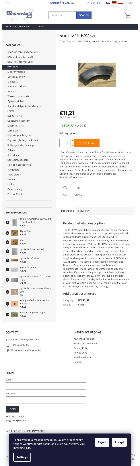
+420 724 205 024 (20, 345)
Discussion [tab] (83, 211)
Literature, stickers (17, 160)
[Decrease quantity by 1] (72, 145)
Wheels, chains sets (18, 96)
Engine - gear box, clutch (20, 135)
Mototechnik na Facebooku (26, 350)
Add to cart (89, 142)
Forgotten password (17, 420)
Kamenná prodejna (62, 3)
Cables (11, 150)
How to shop (80, 353)
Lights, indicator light (18, 121)
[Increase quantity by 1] (72, 141)
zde (28, 448)
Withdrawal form (83, 357)
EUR (99, 3)
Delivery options (68, 133)
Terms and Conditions (86, 343)
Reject (102, 442)
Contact (78, 362)
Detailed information (70, 177)
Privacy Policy (81, 348)
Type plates (14, 175)
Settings (22, 457)
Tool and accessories (19, 165)
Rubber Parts (14, 116)
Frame (10, 111)
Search (84, 15)
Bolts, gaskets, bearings (20, 145)
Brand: (114, 41)
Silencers (12, 82)
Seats (10, 91)
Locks (10, 184)
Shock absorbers (16, 86)
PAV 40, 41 (12, 67)
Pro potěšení (14, 194)
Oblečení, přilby (16, 77)
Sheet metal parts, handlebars (24, 106)
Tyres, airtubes (15, 101)
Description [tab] (67, 211)
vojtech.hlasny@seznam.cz (26, 339)
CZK (93, 3)
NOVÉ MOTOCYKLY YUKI (20, 62)
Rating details (91, 41)
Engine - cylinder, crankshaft (22, 140)
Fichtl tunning (14, 189)
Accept (119, 442)
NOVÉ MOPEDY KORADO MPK (22, 52)
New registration (15, 416)
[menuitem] (17, 27)
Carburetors (14, 131)
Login (12, 409)
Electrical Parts (15, 126)
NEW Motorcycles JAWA (20, 57)
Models (11, 180)
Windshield (13, 170)
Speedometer (15, 155)
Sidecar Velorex (16, 72)
